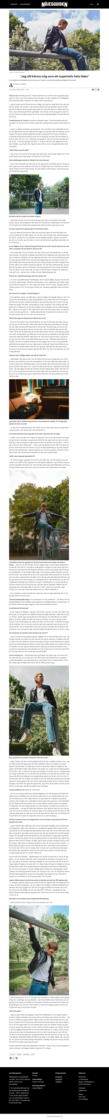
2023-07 (12, 1054)
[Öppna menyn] (98, 4)
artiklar (26, 1054)
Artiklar (13, 4)
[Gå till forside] (54, 4)
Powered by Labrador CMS (54, 1116)
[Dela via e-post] (98, 89)
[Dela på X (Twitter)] (95, 89)
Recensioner (25, 4)
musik (19, 1054)
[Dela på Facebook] (93, 89)
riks (33, 1054)
